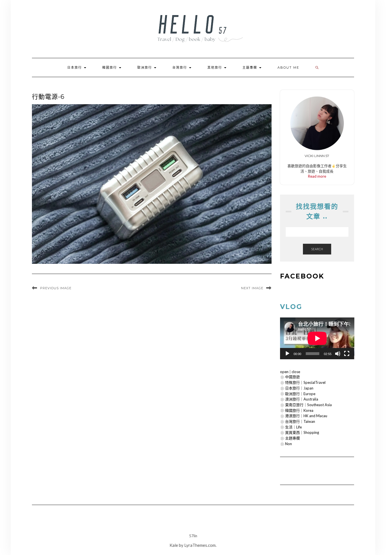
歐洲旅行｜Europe (300, 393)
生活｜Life (293, 427)
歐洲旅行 (145, 67)
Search (317, 249)
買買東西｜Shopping (302, 432)
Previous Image (55, 288)
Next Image (252, 288)
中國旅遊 (292, 377)
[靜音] (338, 353)
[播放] (287, 353)
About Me (288, 67)
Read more (317, 176)
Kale (174, 545)
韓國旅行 (110, 67)
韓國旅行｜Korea (299, 410)
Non (288, 443)
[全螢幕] (347, 353)
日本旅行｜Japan (299, 388)
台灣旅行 (180, 67)
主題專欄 (250, 67)
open (284, 371)
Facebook (302, 276)
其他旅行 (215, 67)
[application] (317, 338)
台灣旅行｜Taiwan (300, 421)
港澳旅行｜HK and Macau (306, 415)
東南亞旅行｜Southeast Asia (308, 404)
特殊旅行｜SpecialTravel (305, 382)
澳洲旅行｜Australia (301, 399)
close (296, 371)
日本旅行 (75, 67)
